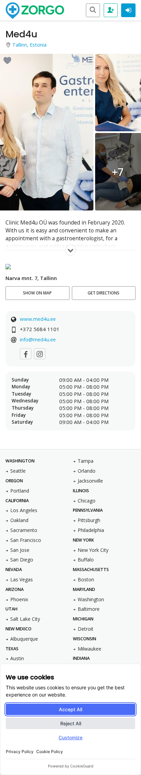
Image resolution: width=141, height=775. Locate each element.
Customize (70, 737)
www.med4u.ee (38, 318)
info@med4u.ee (38, 339)
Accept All (70, 709)
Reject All (70, 723)
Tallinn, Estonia (29, 44)
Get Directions (103, 292)
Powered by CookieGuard (70, 766)
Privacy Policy (20, 751)
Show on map (37, 292)
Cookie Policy (49, 751)
